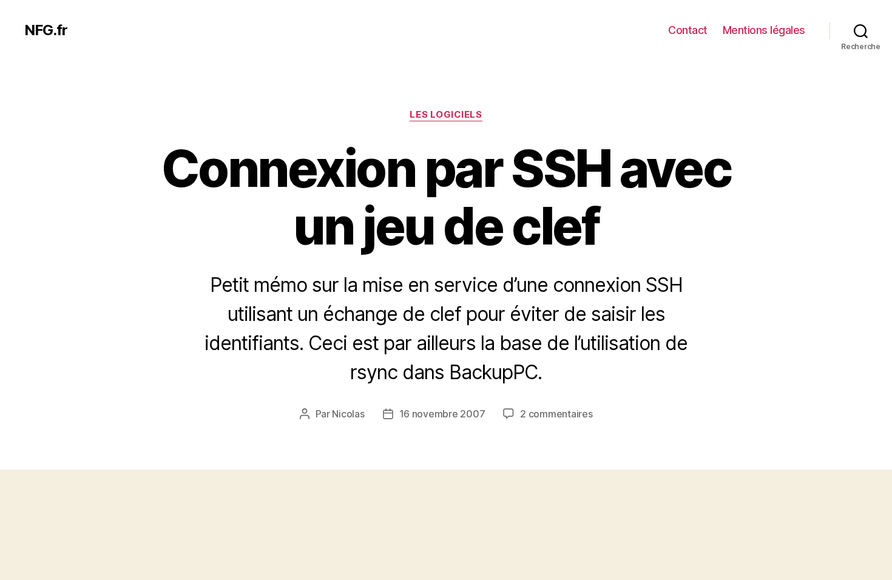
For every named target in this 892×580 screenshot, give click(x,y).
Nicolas (348, 414)
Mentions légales (764, 30)
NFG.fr (45, 30)
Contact (688, 30)
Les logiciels (446, 114)
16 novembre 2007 (442, 414)
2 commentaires (556, 414)
